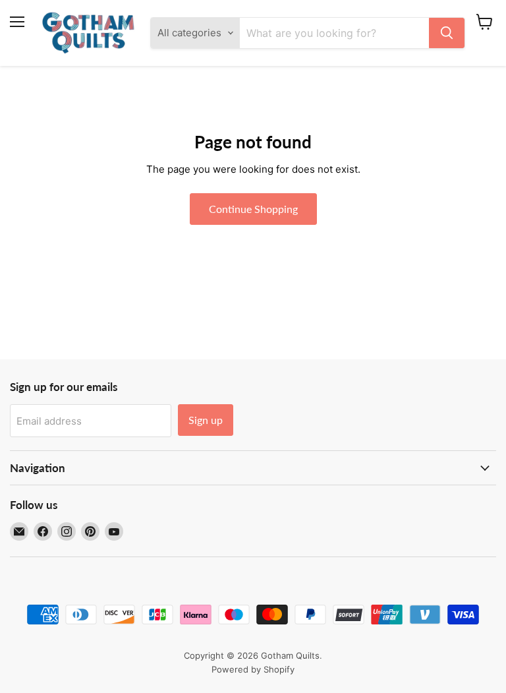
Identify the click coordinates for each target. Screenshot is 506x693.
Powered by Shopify (253, 669)
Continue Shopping (253, 208)
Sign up (205, 419)
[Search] (446, 33)
